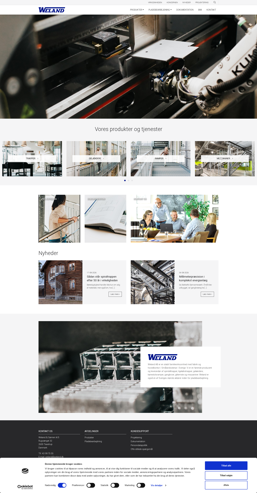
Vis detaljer (157, 485)
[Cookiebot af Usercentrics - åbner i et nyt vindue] (25, 487)
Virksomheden (155, 2)
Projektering (202, 2)
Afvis (226, 485)
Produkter (136, 10)
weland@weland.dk (54, 457)
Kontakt (211, 10)
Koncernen (172, 2)
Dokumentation (184, 10)
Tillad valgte (226, 475)
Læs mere (115, 294)
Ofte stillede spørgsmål (142, 449)
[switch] (91, 485)
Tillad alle (226, 465)
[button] (125, 180)
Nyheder (186, 2)
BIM (200, 10)
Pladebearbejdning (159, 10)
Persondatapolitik (139, 445)
